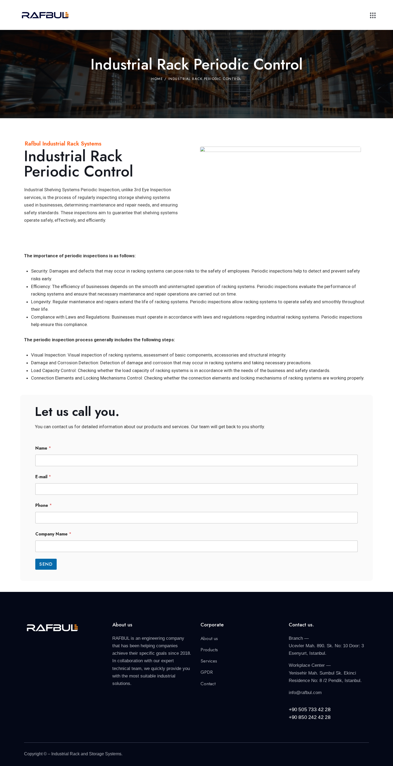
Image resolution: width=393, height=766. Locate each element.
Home (157, 78)
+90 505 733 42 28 (309, 709)
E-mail (43, 476)
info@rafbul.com (305, 692)
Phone (43, 505)
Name (43, 448)
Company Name (53, 534)
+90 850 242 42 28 (309, 717)
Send (46, 564)
